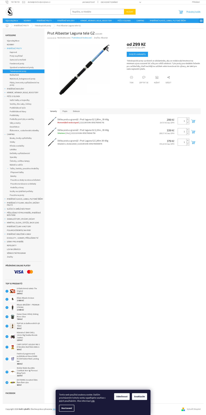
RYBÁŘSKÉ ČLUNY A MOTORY (19, 226)
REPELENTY (11, 245)
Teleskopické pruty (18, 71)
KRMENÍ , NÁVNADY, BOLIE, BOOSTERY (22, 92)
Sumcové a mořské (18, 59)
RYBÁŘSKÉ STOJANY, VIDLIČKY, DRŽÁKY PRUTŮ (23, 204)
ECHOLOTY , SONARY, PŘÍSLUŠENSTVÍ (22, 238)
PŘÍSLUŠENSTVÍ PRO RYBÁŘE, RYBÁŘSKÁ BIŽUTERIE (24, 214)
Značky (10, 256)
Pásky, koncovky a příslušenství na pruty (24, 83)
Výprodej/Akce (13, 40)
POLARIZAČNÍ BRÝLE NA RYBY (19, 230)
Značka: (101, 37)
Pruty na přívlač (16, 56)
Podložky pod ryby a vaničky (22, 119)
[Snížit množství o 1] (187, 122)
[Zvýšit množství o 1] (187, 119)
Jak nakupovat (88, 2)
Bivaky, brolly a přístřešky (21, 138)
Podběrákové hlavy (18, 111)
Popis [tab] (65, 111)
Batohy (13, 176)
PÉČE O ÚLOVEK (13, 96)
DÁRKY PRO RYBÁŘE (15, 241)
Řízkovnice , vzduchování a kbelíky (24, 130)
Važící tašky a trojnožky (20, 100)
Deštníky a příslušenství (20, 153)
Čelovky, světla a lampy (20, 161)
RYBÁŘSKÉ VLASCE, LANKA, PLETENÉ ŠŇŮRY (25, 199)
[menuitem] (12, 20)
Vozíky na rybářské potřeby (21, 191)
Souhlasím (139, 396)
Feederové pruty (17, 63)
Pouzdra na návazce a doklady (23, 183)
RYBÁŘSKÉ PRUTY (14, 48)
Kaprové (13, 52)
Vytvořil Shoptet (194, 409)
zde (93, 401)
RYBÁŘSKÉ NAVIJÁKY (15, 88)
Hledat (129, 11)
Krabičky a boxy (17, 187)
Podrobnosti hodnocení (82, 38)
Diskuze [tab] (76, 111)
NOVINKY (10, 44)
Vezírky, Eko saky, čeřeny (20, 104)
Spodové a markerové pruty (22, 67)
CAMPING (11, 134)
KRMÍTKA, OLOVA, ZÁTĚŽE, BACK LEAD (23, 222)
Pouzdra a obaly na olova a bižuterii (25, 180)
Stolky (12, 142)
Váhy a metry (15, 123)
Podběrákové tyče (18, 107)
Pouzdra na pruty (17, 195)
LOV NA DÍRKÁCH (14, 249)
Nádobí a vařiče (16, 164)
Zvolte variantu (137, 54)
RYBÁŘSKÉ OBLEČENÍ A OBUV (19, 234)
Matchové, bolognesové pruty (22, 78)
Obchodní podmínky (109, 2)
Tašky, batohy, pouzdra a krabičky (24, 168)
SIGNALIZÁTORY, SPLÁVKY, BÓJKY (21, 219)
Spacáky (13, 157)
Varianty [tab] (53, 111)
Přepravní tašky (17, 172)
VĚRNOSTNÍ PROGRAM (16, 253)
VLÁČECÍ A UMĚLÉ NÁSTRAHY (18, 209)
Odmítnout (122, 396)
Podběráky (14, 115)
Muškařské (14, 75)
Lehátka (13, 149)
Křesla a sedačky (17, 145)
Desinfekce (14, 126)
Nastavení (66, 408)
